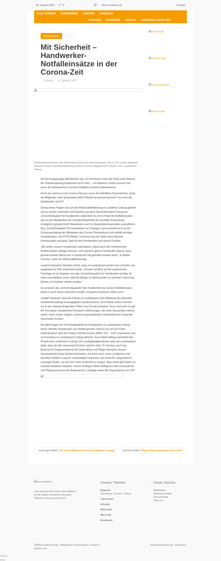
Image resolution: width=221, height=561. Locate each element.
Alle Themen (46, 13)
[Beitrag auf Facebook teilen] (65, 36)
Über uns (158, 500)
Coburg (89, 13)
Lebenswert (106, 499)
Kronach (106, 13)
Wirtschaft (106, 509)
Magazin (95, 19)
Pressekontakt (161, 497)
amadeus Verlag (50, 545)
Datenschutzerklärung (161, 545)
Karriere (113, 19)
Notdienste (106, 520)
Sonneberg (69, 13)
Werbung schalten (156, 19)
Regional (105, 490)
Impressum (180, 545)
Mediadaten (160, 490)
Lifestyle (105, 504)
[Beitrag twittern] (71, 36)
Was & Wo (105, 515)
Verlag (130, 19)
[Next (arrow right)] (4, 559)
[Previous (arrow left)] (1, 559)
